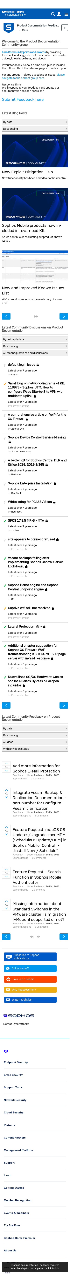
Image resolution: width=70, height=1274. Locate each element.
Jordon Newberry (21, 451)
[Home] (19, 13)
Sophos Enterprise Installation (30, 483)
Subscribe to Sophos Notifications (26, 956)
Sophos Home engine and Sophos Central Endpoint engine (33, 587)
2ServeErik (17, 428)
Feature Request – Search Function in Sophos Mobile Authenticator (37, 877)
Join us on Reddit (23, 979)
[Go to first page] (32, 937)
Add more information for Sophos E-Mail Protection (36, 768)
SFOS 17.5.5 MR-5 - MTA (26, 520)
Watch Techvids (22, 999)
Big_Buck (16, 493)
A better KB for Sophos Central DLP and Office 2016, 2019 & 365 (37, 462)
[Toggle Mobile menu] (65, 14)
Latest (22, 370)
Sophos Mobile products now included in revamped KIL (31, 228)
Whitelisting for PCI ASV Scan (30, 502)
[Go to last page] (36, 316)
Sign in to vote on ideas (6, 763)
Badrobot (16, 474)
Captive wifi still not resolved (29, 608)
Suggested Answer (5, 384)
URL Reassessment (24, 989)
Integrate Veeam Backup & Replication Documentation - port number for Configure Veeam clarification (39, 800)
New (64, 27)
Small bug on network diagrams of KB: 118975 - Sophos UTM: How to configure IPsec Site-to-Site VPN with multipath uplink (36, 389)
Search (53, 14)
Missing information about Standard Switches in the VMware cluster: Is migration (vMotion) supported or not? (39, 911)
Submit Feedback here (23, 99)
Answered (5, 521)
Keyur (14, 374)
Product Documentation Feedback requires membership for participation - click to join (35, 1266)
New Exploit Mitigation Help (27, 171)
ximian (15, 530)
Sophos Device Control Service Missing (37, 437)
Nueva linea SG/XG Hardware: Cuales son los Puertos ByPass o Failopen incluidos (35, 681)
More (25, 30)
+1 (41, 626)
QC (12, 599)
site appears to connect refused (31, 539)
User (58, 14)
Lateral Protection (21, 626)
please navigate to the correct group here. (33, 76)
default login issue (21, 364)
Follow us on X (20, 968)
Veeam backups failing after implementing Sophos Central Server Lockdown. (35, 562)
